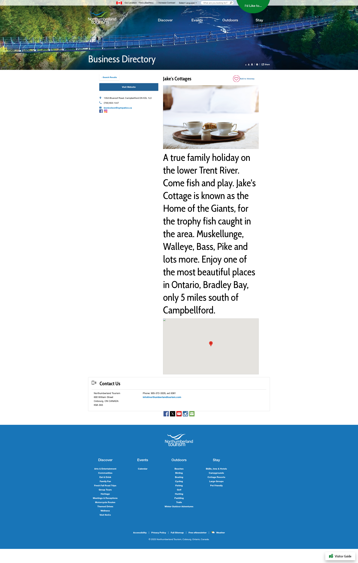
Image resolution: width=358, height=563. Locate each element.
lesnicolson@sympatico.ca (118, 107)
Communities (105, 472)
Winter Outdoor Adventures (179, 506)
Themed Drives (105, 506)
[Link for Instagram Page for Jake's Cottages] (105, 111)
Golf (179, 489)
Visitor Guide (343, 556)
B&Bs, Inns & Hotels (216, 468)
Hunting (179, 493)
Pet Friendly (216, 485)
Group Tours (105, 489)
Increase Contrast (166, 2)
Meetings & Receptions (105, 498)
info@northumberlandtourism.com (162, 397)
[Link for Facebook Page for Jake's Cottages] (101, 111)
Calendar (142, 468)
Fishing (179, 485)
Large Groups (216, 481)
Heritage (105, 493)
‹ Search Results (109, 77)
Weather (220, 532)
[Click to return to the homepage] (114, 18)
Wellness (105, 510)
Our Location (131, 2)
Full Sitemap (177, 532)
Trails (179, 502)
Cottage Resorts (216, 477)
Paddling (179, 498)
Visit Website (129, 87)
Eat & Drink (105, 477)
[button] (211, 343)
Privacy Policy (158, 532)
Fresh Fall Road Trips (105, 485)
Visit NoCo (105, 514)
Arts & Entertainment (105, 468)
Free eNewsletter (198, 532)
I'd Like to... (253, 6)
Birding (179, 472)
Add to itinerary (247, 78)
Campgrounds (216, 472)
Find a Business (146, 2)
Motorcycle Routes (105, 502)
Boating (179, 477)
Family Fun (105, 481)
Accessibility (140, 532)
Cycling (179, 481)
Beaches (179, 468)
